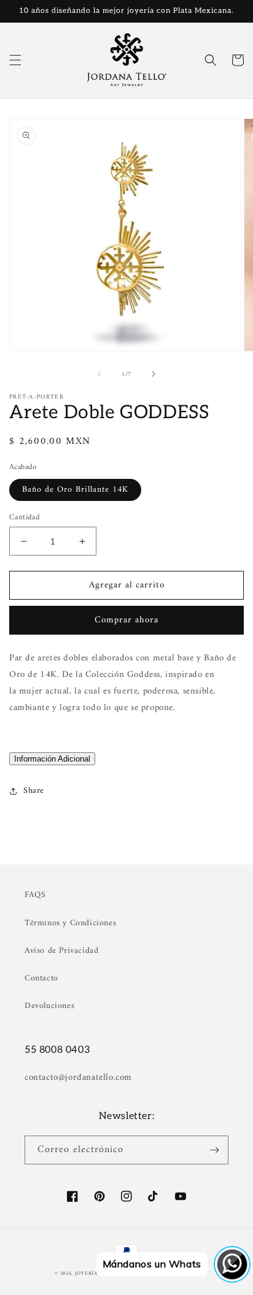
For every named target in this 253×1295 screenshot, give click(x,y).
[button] (15, 60)
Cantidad (24, 517)
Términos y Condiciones (70, 923)
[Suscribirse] (214, 1150)
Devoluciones (49, 1006)
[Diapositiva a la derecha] (153, 374)
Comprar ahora (126, 620)
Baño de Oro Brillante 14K (75, 489)
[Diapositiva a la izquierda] (99, 374)
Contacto (41, 978)
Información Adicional (52, 758)
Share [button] (33, 790)
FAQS (35, 895)
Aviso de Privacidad (61, 950)
